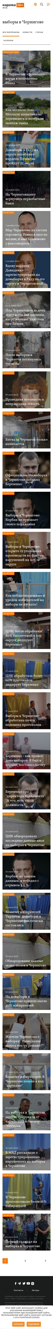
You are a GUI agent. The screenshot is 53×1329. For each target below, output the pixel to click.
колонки (8, 40)
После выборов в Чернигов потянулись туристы (23, 359)
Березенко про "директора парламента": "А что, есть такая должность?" (25, 798)
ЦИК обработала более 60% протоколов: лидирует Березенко (23, 680)
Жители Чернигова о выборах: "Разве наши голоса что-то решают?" (24, 1041)
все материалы (11, 32)
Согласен (18, 1324)
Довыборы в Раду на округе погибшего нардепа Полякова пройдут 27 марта (21, 157)
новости (27, 32)
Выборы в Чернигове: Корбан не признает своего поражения (22, 520)
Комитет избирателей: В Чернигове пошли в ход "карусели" (24, 1081)
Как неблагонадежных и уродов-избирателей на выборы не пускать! (25, 600)
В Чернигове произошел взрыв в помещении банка (25, 78)
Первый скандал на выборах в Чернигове (22, 1244)
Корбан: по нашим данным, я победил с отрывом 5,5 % (22, 881)
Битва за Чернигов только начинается (26, 441)
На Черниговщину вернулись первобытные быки (25, 199)
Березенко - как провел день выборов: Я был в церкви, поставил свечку (25, 760)
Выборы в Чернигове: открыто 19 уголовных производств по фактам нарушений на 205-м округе (24, 556)
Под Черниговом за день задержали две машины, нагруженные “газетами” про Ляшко (25, 317)
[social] (16, 1283)
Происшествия (11, 52)
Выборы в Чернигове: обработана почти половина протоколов (23, 720)
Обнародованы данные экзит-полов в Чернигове (25, 963)
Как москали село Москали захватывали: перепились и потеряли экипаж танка (24, 116)
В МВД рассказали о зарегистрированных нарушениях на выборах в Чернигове (25, 1159)
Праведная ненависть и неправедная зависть (24, 401)
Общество (8, 92)
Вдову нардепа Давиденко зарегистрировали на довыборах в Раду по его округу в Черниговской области (25, 275)
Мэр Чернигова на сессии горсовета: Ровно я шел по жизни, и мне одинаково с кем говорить (26, 237)
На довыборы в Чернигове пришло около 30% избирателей (26, 1001)
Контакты (18, 1290)
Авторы (35, 1290)
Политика (8, 132)
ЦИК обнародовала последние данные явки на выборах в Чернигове (25, 840)
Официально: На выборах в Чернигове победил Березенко (26, 479)
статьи (39, 32)
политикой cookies (29, 1317)
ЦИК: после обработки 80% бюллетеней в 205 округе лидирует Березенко (23, 638)
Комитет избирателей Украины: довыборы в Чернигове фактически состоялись (24, 919)
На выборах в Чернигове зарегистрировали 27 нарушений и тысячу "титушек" (25, 1119)
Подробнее (33, 1324)
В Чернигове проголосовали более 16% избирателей (26, 1201)
